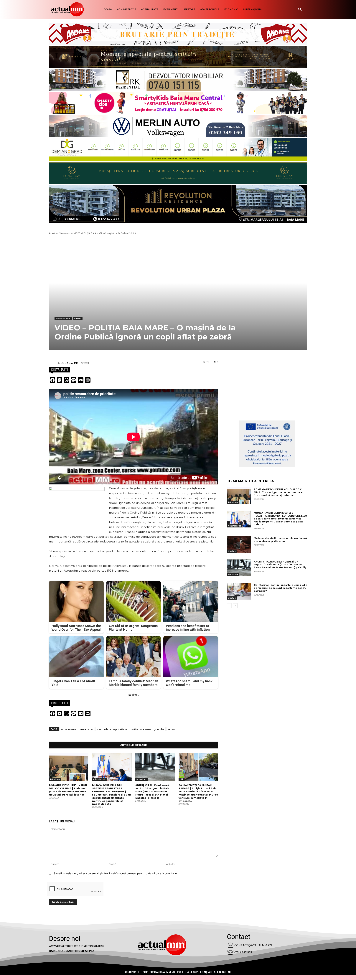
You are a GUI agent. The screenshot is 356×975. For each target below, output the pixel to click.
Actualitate (55, 779)
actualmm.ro (68, 729)
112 (181, 779)
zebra (171, 729)
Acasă (52, 233)
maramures (86, 729)
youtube (159, 729)
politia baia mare (141, 729)
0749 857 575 (243, 952)
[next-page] (235, 605)
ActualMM (72, 363)
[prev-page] (229, 605)
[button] (300, 9)
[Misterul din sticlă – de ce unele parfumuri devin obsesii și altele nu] (239, 544)
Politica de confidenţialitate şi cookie (204, 972)
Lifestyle (232, 551)
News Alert (64, 233)
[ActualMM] (53, 363)
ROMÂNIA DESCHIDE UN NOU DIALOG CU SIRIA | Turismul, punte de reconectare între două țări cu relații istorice (68, 790)
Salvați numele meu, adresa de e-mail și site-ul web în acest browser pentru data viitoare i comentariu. (115, 873)
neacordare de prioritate (112, 729)
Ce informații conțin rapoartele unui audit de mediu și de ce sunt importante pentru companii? (280, 588)
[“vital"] (267, 443)
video (77, 318)
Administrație (99, 779)
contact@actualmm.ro (253, 945)
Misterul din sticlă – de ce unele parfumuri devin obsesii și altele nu (280, 539)
